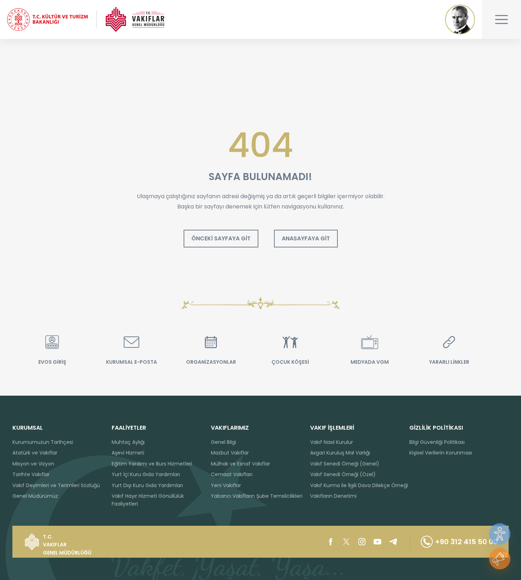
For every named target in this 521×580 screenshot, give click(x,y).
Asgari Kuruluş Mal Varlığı (340, 452)
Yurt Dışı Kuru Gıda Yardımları (147, 485)
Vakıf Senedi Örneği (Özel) (343, 474)
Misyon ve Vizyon (33, 463)
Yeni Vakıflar (226, 485)
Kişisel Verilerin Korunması (440, 452)
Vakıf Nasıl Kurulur (331, 442)
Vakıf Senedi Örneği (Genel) (344, 463)
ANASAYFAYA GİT (306, 238)
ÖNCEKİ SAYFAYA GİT (221, 238)
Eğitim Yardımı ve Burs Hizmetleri (152, 463)
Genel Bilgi (223, 442)
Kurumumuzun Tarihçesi (42, 442)
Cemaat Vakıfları (231, 474)
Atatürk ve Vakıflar (34, 452)
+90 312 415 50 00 (466, 542)
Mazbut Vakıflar (230, 452)
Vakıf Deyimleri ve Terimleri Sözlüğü (56, 485)
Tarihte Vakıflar (31, 474)
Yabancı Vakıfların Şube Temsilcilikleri (256, 496)
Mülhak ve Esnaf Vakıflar (240, 463)
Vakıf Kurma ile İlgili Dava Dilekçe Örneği (359, 485)
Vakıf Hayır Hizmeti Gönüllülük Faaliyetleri (148, 499)
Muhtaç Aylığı (128, 442)
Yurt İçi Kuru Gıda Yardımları (146, 474)
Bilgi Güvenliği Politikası (437, 442)
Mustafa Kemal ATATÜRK (460, 19)
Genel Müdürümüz (35, 496)
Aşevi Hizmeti (128, 452)
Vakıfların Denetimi (333, 496)
